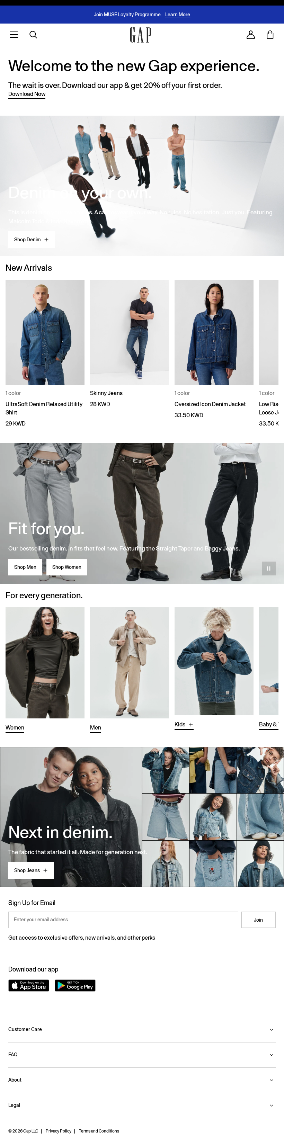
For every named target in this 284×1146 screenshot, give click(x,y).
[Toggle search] (33, 34)
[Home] (140, 35)
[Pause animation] (269, 568)
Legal (14, 1105)
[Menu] (13, 34)
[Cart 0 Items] (270, 34)
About (14, 1080)
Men (95, 727)
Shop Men (25, 567)
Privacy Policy (58, 1131)
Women (15, 727)
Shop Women (66, 567)
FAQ (12, 1054)
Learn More (177, 14)
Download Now (26, 94)
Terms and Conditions (99, 1131)
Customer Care (25, 1029)
